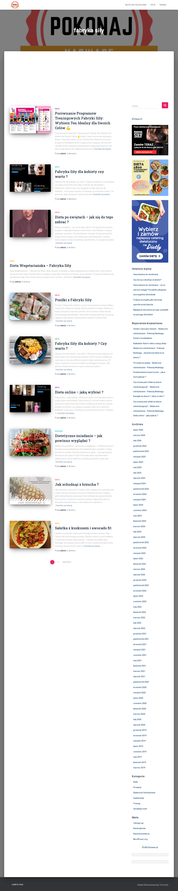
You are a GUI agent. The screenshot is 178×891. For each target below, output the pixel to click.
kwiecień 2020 (139, 709)
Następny (67, 562)
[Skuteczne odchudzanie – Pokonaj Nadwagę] (15, 4)
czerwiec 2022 (139, 601)
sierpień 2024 (139, 500)
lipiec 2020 (138, 698)
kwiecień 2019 (139, 762)
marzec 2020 (139, 714)
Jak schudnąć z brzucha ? (77, 484)
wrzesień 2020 (139, 687)
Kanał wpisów (139, 828)
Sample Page (17, 885)
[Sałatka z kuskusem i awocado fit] (30, 534)
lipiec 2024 (138, 505)
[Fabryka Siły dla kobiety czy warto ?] (30, 178)
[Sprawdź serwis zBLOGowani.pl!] (150, 847)
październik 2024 (141, 489)
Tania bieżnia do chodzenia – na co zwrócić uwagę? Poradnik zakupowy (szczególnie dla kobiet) (149, 290)
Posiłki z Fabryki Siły (73, 300)
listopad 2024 (139, 483)
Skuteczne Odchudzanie (135, 5)
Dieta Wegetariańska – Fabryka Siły (40, 265)
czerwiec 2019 (139, 752)
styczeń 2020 (139, 725)
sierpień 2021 (139, 650)
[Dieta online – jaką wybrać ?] (30, 398)
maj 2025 (137, 467)
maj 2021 (137, 660)
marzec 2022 (139, 617)
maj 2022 (137, 607)
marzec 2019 (139, 768)
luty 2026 (137, 440)
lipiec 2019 (138, 746)
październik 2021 (141, 639)
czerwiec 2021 (139, 655)
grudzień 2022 (139, 580)
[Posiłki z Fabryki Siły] (30, 306)
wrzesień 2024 (139, 494)
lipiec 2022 (138, 596)
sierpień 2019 (139, 741)
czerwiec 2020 (139, 703)
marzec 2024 (139, 526)
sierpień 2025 (139, 457)
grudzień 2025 (139, 446)
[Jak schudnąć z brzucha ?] (30, 490)
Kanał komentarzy (141, 834)
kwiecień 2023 (139, 564)
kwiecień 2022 (139, 612)
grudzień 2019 (139, 730)
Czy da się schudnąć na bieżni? (147, 280)
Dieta (153, 5)
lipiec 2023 (138, 558)
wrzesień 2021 (139, 644)
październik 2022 (141, 585)
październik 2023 (141, 542)
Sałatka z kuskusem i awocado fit (83, 528)
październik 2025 (141, 451)
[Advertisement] (89, 81)
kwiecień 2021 (139, 666)
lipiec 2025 (138, 462)
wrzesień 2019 (139, 735)
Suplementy (138, 798)
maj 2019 (137, 757)
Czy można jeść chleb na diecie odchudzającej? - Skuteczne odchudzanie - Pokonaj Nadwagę (148, 387)
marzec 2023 (139, 569)
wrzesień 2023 (139, 548)
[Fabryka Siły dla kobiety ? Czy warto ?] (30, 350)
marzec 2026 (139, 435)
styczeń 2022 (139, 628)
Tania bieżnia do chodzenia (145, 274)
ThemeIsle (163, 885)
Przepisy (59, 431)
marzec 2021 (139, 671)
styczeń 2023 (139, 575)
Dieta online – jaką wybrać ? (79, 392)
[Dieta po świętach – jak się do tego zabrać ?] (30, 223)
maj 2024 (137, 516)
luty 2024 (137, 532)
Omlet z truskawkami (142, 338)
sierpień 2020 (139, 692)
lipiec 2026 (138, 430)
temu (71, 153)
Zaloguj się (138, 823)
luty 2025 (137, 473)
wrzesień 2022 (139, 591)
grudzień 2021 (139, 634)
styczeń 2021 (139, 676)
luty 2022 (137, 623)
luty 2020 (137, 719)
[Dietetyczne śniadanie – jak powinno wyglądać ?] (30, 442)
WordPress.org (140, 839)
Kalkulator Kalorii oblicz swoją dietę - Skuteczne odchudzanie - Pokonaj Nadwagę (150, 348)
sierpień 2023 (139, 553)
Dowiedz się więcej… (103, 149)
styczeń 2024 (139, 537)
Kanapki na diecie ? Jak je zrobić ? (148, 396)
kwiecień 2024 (139, 521)
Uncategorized (140, 809)
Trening (162, 5)
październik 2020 (141, 682)
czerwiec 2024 (139, 510)
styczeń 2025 (139, 478)
